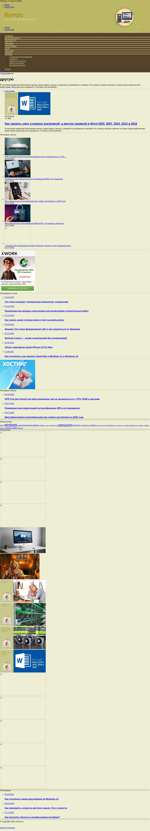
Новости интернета (17, 61)
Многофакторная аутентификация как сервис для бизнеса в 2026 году (35, 201)
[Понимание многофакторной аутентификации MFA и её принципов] (17, 177)
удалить (8, 428)
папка (99, 425)
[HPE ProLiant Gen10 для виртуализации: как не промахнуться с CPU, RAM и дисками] (17, 155)
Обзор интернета (16, 63)
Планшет (9, 44)
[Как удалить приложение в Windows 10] (23, 503)
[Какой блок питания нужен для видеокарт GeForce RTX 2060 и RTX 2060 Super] (23, 649)
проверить (119, 425)
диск (47, 425)
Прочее (8, 55)
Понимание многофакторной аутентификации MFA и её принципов (34, 179)
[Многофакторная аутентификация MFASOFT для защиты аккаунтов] (17, 221)
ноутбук (76, 425)
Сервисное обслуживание (20, 57)
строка (146, 425)
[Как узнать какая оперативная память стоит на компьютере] (23, 788)
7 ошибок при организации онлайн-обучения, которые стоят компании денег (38, 246)
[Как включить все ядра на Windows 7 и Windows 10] (23, 742)
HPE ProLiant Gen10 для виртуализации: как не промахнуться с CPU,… (36, 157)
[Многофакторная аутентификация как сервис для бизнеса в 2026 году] (17, 199)
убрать (2, 428)
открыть (93, 425)
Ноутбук (9, 42)
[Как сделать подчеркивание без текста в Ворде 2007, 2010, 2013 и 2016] (23, 672)
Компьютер (10, 40)
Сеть (7, 48)
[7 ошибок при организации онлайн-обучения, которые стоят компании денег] (17, 244)
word (20, 425)
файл (14, 428)
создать (141, 425)
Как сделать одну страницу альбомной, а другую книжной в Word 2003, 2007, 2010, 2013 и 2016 (71, 123)
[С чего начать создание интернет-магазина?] (23, 526)
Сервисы (13, 59)
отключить (85, 425)
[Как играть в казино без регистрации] (19, 579)
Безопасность (12, 38)
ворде (36, 425)
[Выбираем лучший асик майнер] (23, 625)
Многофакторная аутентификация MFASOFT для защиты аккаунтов (34, 223)
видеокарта (27, 425)
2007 (2, 425)
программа (126, 425)
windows (10, 425)
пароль (103, 425)
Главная (3, 73)
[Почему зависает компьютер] (23, 602)
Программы (11, 46)
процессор (133, 425)
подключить (111, 425)
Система (9, 51)
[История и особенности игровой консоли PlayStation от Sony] (23, 456)
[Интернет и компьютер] (19, 24)
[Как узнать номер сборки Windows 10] (23, 718)
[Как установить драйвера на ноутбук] (23, 695)
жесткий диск (53, 425)
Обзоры (9, 53)
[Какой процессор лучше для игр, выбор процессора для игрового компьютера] (23, 765)
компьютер (65, 425)
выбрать (42, 425)
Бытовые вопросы (17, 65)
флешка (20, 428)
